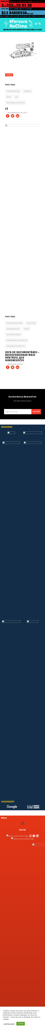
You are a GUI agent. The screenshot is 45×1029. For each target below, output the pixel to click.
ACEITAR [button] (20, 1024)
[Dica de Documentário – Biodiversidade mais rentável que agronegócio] (22, 211)
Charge (27, 91)
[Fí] (22, 50)
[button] (36, 24)
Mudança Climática (16, 102)
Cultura (9, 307)
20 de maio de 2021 (15, 364)
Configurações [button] (9, 1024)
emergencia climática (17, 340)
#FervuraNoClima (18, 23)
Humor (9, 75)
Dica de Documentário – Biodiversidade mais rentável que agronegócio (22, 356)
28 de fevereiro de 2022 (17, 112)
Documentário (14, 334)
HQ (16, 97)
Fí (6, 108)
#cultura (31, 323)
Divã (9, 97)
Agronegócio (13, 91)
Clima (26, 329)
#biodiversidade (14, 323)
